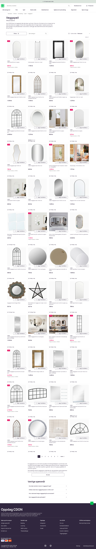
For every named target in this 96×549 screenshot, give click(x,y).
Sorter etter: (74, 33)
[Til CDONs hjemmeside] (2, 5)
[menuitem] (6, 9)
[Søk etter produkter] (68, 5)
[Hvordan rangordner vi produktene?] (69, 33)
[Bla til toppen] (91, 503)
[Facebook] (51, 546)
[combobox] (38, 5)
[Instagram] (45, 546)
